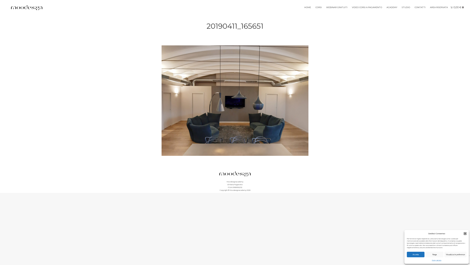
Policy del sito (436, 260)
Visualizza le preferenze (455, 254)
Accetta (416, 254)
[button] (465, 233)
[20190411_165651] (235, 100)
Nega (434, 254)
